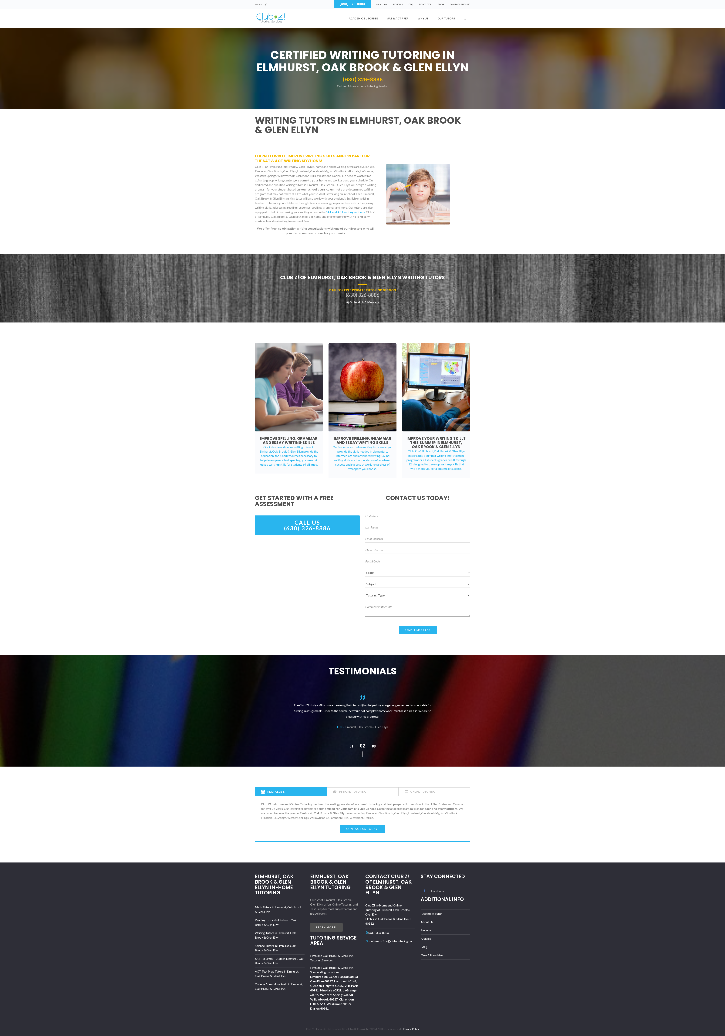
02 (351, 746)
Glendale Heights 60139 (326, 985)
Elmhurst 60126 (321, 976)
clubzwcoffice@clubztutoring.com (391, 941)
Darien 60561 (319, 1008)
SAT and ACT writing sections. (345, 212)
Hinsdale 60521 (330, 990)
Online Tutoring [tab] (422, 791)
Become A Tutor (431, 913)
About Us (427, 922)
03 (362, 745)
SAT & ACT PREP (397, 18)
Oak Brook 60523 (345, 976)
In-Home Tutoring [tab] (352, 791)
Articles (426, 938)
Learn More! (326, 927)
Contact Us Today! (362, 828)
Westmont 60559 (339, 1004)
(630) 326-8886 (378, 932)
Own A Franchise (460, 4)
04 (374, 746)
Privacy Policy (411, 1029)
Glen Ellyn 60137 (321, 981)
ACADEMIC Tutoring (363, 18)
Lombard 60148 (345, 981)
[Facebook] (266, 4)
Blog (441, 4)
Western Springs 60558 (336, 995)
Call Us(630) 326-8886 (307, 525)
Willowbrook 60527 (324, 999)
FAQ (411, 4)
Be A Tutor (425, 4)
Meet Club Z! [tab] (276, 791)
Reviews (398, 4)
